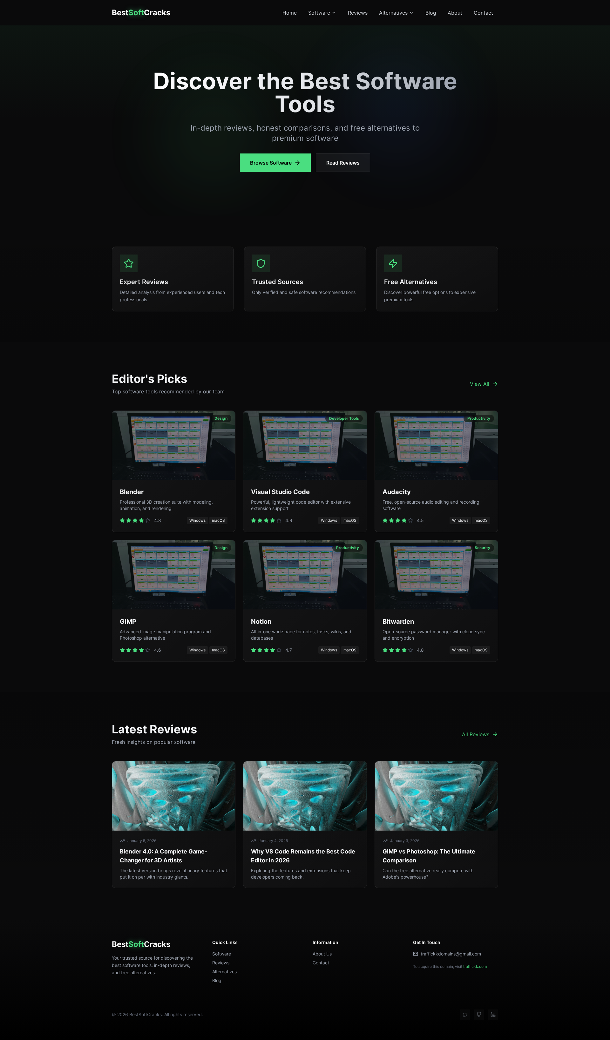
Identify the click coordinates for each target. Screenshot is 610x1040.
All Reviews (475, 734)
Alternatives (393, 13)
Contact (483, 13)
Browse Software (271, 163)
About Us (322, 953)
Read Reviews (343, 163)
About (455, 13)
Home (289, 13)
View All (479, 384)
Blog (430, 13)
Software (319, 13)
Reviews (358, 13)
